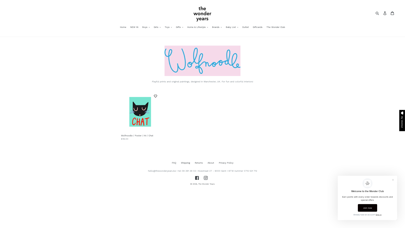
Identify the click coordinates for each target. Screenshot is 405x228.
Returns (199, 163)
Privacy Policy (226, 163)
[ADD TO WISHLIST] (155, 96)
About (211, 163)
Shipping (185, 163)
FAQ (174, 163)
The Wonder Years (206, 184)
